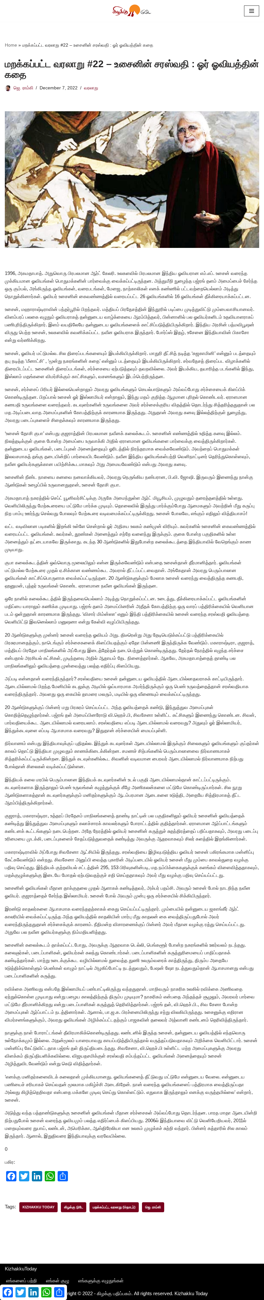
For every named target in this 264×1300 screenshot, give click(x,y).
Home (11, 45)
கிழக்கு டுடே (73, 1207)
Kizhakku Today (38, 1207)
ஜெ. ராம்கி (23, 88)
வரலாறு (91, 88)
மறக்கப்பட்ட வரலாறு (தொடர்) (114, 1207)
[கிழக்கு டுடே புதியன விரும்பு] (132, 11)
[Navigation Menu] (251, 10)
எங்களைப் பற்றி (21, 1280)
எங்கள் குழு (57, 1280)
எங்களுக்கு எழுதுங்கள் (101, 1280)
